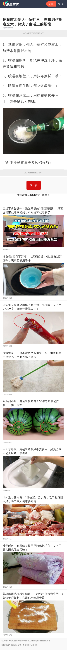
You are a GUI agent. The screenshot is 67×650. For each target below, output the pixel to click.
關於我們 (6, 645)
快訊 (60, 3)
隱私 (29, 645)
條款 (24, 645)
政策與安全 (16, 645)
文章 (51, 3)
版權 (34, 645)
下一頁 (34, 185)
